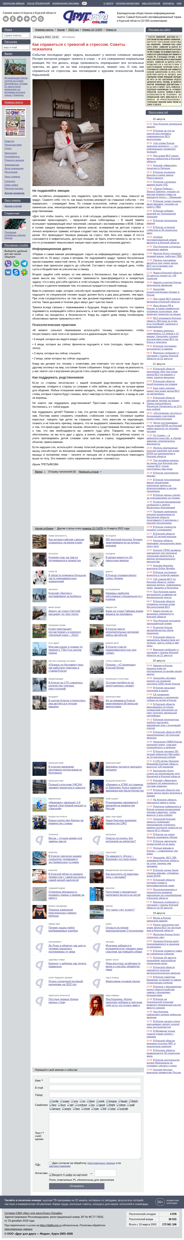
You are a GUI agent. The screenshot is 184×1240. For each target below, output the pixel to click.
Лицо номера (12, 176)
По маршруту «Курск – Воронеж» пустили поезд (121, 858)
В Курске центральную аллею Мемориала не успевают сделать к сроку (163, 1062)
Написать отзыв (89, 471)
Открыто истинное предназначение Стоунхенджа (124, 929)
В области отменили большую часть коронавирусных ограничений (67, 578)
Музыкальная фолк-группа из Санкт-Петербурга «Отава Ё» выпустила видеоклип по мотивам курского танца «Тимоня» (16, 86)
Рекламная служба (16, 245)
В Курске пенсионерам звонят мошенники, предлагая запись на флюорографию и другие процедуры (163, 485)
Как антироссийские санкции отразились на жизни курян (66, 541)
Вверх (39, 471)
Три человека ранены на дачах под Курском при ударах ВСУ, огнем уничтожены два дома (163, 464)
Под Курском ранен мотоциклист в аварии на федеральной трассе (161, 594)
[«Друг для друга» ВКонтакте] (6, 19)
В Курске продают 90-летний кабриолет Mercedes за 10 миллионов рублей (163, 754)
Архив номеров (14, 193)
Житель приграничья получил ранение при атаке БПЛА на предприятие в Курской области (163, 452)
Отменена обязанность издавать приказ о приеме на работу (66, 894)
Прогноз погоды (13, 188)
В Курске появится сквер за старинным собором (164, 952)
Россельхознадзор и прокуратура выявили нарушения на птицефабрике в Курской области (164, 893)
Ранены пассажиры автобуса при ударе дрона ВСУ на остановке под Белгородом (162, 264)
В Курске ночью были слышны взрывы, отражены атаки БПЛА (163, 873)
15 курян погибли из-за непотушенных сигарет (120, 684)
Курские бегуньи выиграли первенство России (164, 1071)
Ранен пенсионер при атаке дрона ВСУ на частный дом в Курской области (164, 927)
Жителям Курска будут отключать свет (163, 936)
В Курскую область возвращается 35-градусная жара (163, 1053)
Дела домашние (14, 168)
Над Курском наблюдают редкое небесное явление (164, 1014)
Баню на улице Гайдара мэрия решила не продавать (124, 612)
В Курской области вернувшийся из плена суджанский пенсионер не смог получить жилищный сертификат (162, 710)
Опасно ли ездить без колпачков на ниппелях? (121, 840)
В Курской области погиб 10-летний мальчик (161, 535)
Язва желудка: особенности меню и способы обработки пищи (123, 966)
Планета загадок (14, 160)
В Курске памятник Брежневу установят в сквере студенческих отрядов (164, 979)
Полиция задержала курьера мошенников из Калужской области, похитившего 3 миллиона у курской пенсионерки (162, 517)
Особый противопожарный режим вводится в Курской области (163, 239)
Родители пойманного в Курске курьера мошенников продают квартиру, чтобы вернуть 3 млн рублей (164, 810)
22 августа (159, 119)
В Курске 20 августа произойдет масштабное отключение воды (161, 960)
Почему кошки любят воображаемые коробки (63, 929)
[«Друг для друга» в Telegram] (20, 19)
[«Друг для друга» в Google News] (41, 19)
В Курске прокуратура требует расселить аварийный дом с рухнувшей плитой (164, 723)
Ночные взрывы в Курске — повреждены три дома (162, 850)
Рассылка (10, 41)
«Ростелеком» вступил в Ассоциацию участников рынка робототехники (164, 416)
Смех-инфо (11, 184)
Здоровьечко (11, 164)
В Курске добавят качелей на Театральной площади (161, 213)
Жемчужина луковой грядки (123, 981)
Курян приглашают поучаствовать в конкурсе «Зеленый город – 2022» (65, 631)
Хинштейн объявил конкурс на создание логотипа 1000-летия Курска (163, 681)
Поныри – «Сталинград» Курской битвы (121, 666)
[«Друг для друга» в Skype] (16, 273)
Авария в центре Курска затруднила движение (164, 284)
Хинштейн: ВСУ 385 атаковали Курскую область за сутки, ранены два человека (163, 862)
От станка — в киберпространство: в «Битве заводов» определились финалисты (164, 439)
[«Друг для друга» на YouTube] (34, 19)
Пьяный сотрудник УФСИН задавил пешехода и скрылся (67, 786)
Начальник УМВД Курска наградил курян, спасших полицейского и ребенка (164, 744)
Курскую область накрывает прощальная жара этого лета (164, 543)
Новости (111, 29)
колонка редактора (127, 3)
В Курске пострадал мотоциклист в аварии (161, 347)
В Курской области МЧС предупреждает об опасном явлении (164, 735)
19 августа (159, 913)
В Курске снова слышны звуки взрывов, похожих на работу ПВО (164, 204)
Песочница (10, 171)
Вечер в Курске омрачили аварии (159, 919)
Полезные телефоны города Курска (15, 235)
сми (179, 3)
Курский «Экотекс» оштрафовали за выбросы (65, 595)
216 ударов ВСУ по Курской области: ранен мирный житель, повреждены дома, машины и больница (164, 583)
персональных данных (101, 1163)
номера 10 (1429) (92, 528)
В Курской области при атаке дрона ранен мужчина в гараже (164, 793)
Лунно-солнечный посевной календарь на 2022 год (66, 983)
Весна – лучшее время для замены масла (65, 840)
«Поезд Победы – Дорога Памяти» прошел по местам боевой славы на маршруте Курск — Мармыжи (164, 193)
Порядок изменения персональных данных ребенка (63, 912)
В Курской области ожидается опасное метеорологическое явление (163, 970)
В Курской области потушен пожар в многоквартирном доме (161, 882)
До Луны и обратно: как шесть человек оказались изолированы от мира (67, 948)
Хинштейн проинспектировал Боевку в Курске (163, 292)
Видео (8, 53)
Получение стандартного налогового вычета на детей (123, 893)
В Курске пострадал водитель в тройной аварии (163, 574)
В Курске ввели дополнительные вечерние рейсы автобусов (122, 631)
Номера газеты (44, 29)
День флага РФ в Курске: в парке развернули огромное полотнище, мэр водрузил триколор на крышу (164, 310)
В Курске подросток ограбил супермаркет (161, 528)
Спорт (8, 148)
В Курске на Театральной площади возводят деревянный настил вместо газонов (164, 1003)
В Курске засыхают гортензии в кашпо (161, 689)
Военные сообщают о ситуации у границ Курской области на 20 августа (163, 904)
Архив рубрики (44, 528)
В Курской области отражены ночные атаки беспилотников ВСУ (161, 604)
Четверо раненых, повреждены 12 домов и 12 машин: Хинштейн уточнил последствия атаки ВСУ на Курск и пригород (163, 336)
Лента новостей (158, 112)
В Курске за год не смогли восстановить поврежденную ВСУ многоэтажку (161, 135)
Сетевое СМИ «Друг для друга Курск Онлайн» (33, 1213)
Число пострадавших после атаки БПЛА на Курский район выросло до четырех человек (164, 427)
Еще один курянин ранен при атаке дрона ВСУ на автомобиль (163, 391)
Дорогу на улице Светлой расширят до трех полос (64, 612)
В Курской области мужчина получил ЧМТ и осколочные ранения (161, 1043)
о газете (108, 3)
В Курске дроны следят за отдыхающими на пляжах (163, 496)
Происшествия (13, 144)
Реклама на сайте (159, 29)
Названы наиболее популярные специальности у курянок (124, 596)
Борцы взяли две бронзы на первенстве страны (66, 822)
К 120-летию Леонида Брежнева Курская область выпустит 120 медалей (163, 764)
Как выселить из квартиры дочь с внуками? (122, 875)
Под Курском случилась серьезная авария (164, 248)
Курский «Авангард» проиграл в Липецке (162, 167)
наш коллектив (151, 3)
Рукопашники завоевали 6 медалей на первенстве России (122, 805)
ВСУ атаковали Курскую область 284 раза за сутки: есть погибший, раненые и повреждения (164, 322)
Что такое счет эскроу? (120, 909)
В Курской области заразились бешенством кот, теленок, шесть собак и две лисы (163, 641)
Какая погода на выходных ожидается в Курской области (160, 613)
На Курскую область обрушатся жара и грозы (162, 801)
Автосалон (10, 153)
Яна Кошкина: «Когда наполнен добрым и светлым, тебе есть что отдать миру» (124, 1002)
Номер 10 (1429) (92, 29)
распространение (59, 1166)
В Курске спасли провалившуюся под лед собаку (121, 649)
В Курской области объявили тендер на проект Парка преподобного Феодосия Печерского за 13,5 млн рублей (164, 403)
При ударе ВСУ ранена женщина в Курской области (163, 300)
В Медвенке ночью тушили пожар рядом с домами (161, 1033)
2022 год (73, 29)
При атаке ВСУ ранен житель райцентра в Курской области (163, 158)
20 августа (159, 660)
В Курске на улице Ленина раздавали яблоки (162, 836)
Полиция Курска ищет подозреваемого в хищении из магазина (163, 944)
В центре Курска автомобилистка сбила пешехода (160, 630)
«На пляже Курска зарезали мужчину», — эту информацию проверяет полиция (162, 147)
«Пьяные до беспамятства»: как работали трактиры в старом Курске (66, 667)
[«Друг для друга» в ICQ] (24, 273)
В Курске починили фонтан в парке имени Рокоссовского (161, 175)
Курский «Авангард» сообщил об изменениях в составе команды (162, 783)
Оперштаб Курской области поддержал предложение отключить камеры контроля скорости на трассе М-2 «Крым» (164, 824)
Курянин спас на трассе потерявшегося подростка (65, 559)
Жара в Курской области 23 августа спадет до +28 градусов (164, 275)
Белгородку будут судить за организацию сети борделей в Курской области (163, 773)
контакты (168, 3)
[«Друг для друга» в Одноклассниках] (13, 19)
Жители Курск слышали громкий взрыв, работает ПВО (164, 255)
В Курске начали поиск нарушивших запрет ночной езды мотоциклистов (163, 1024)
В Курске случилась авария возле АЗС (161, 183)
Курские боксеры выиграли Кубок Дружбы (161, 567)
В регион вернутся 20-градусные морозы (119, 559)
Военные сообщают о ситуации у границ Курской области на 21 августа (163, 652)
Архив (61, 29)
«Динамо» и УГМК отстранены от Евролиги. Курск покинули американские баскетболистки (125, 787)
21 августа (159, 363)
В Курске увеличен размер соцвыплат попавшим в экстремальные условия (65, 859)
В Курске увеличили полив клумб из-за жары (161, 842)
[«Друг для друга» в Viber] (8, 264)
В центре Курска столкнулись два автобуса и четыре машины (67, 703)
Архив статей (13, 206)
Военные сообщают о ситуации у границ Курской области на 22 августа (163, 355)
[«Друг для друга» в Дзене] (27, 19)
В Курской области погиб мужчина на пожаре (162, 382)
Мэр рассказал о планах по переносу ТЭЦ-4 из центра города (65, 649)
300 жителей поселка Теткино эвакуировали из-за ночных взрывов (124, 542)
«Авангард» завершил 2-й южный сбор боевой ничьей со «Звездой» (67, 805)
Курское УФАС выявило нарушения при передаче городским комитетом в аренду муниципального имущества (164, 556)
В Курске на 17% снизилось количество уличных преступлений (66, 685)
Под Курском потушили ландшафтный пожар (163, 622)
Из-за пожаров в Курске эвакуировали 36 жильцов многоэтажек (122, 703)
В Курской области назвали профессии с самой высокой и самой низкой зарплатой (67, 877)
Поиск (8, 29)
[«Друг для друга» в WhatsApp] (16, 264)
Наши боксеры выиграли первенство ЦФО (121, 822)
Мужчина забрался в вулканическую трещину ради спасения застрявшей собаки (124, 948)
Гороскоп (9, 181)
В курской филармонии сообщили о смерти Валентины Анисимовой (164, 504)
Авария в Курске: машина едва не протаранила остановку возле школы (164, 669)
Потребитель (12, 156)
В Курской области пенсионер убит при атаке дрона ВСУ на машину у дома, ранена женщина (162, 373)
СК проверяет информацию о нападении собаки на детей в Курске (162, 697)
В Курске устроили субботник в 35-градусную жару (162, 230)
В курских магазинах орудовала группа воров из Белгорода (65, 769)
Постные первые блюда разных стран (63, 1001)
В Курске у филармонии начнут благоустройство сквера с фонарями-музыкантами (164, 991)
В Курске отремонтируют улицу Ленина (121, 577)
